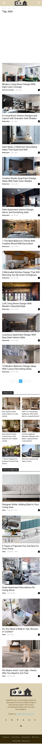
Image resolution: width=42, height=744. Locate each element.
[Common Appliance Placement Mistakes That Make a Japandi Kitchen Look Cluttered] (31, 426)
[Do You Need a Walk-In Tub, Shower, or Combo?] (21, 612)
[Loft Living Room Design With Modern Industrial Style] (21, 291)
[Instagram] (12, 720)
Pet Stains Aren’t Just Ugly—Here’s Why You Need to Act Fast (19, 671)
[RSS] (23, 720)
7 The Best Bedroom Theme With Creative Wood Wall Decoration (18, 242)
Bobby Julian (5, 121)
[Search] (39, 3)
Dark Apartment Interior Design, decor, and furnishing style (18, 211)
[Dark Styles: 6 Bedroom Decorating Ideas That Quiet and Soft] (21, 135)
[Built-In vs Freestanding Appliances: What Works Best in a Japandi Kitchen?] (31, 403)
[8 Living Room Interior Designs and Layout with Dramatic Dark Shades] (21, 103)
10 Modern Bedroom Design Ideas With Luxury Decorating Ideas (19, 367)
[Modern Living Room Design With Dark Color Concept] (21, 72)
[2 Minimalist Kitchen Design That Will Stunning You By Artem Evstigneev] (21, 260)
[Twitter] (35, 720)
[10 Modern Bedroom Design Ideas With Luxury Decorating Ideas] (21, 354)
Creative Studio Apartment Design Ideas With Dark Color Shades (19, 179)
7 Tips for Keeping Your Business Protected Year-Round (10, 461)
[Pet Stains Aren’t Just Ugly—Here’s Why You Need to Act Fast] (21, 654)
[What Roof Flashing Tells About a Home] (31, 451)
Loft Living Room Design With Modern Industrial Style (17, 305)
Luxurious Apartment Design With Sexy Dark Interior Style (19, 336)
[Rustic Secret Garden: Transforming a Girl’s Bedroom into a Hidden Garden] (11, 426)
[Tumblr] (29, 720)
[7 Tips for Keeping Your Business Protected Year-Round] (11, 451)
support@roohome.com (25, 714)
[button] (3, 3)
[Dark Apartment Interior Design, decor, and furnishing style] (21, 197)
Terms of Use (16, 737)
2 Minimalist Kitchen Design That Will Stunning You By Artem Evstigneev (21, 273)
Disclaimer (6, 737)
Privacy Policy (26, 737)
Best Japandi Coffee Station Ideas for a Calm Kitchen (10, 414)
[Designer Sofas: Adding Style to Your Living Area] (21, 488)
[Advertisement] (21, 41)
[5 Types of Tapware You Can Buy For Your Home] (21, 529)
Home (4, 8)
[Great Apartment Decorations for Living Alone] (21, 571)
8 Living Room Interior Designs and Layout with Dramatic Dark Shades (19, 117)
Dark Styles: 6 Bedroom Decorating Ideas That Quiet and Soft (19, 148)
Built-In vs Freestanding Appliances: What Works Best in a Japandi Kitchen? (31, 414)
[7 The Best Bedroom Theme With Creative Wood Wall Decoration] (21, 229)
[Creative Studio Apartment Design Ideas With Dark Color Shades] (21, 166)
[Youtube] (21, 726)
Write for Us (35, 737)
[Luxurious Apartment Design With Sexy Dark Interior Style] (21, 322)
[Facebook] (6, 720)
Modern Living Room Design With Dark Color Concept (19, 85)
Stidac (4, 510)
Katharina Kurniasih (8, 90)
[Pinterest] (17, 720)
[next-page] (29, 381)
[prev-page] (12, 381)
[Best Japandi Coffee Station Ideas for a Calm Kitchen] (11, 403)
